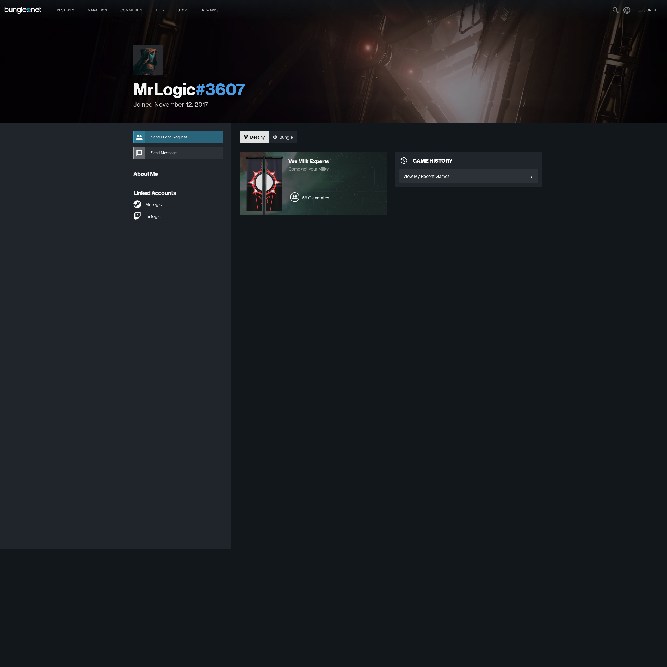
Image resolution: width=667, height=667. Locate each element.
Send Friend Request (169, 137)
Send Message (164, 153)
